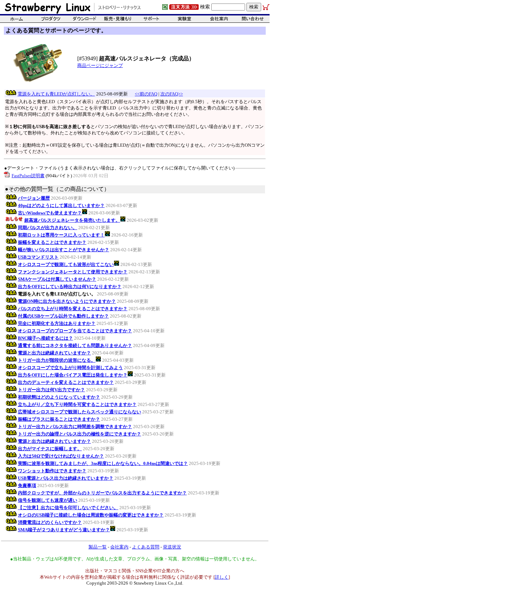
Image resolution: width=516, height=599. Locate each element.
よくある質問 (145, 547)
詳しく (222, 577)
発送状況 (172, 547)
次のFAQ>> (171, 93)
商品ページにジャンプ (100, 65)
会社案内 (119, 547)
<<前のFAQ (146, 93)
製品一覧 (97, 547)
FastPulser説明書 (28, 175)
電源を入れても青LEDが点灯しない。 (56, 93)
